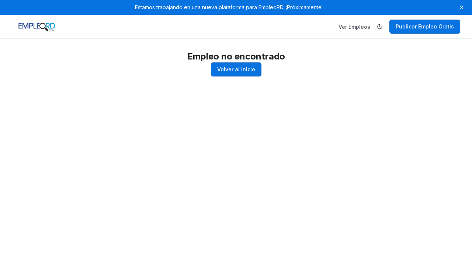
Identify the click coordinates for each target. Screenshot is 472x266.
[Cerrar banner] (461, 7)
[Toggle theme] (379, 26)
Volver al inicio (236, 69)
